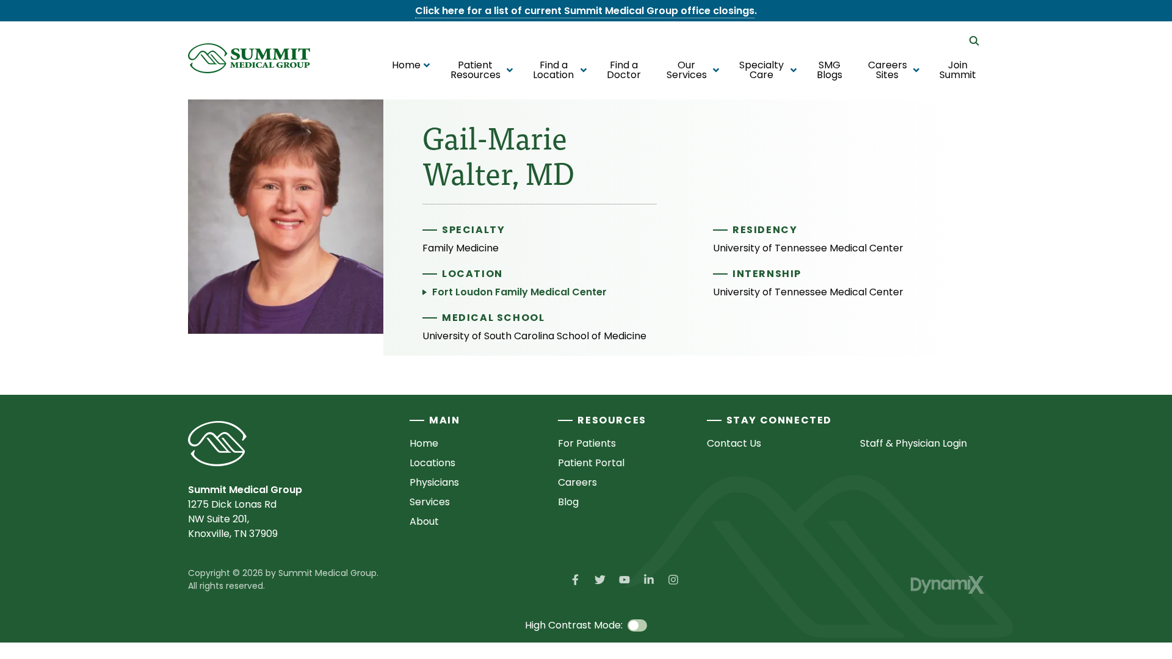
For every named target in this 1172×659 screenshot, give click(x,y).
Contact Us (734, 443)
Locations (432, 463)
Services (430, 502)
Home (424, 443)
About (424, 521)
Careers (577, 482)
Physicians (434, 482)
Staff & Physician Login (913, 443)
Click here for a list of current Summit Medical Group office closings (584, 11)
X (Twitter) (600, 579)
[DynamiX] (947, 585)
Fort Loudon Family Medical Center (519, 292)
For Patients (587, 443)
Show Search (974, 41)
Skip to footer (43, 33)
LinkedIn (649, 579)
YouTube (624, 579)
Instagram (673, 579)
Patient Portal (591, 463)
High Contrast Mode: (60, 47)
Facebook (575, 579)
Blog (568, 502)
